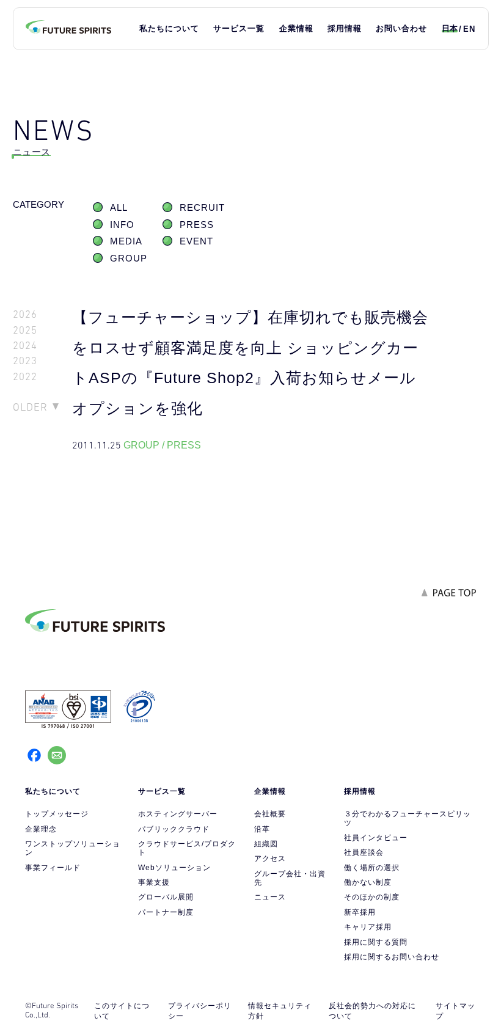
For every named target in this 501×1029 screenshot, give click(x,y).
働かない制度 (368, 882)
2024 (25, 345)
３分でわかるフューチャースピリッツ (407, 818)
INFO (122, 225)
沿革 (262, 829)
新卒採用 (360, 912)
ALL (119, 208)
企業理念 (41, 829)
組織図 (266, 844)
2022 (25, 377)
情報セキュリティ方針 (280, 1011)
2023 (25, 361)
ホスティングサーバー (178, 814)
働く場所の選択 (372, 867)
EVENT (196, 241)
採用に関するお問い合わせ (391, 957)
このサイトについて (122, 1011)
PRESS (197, 225)
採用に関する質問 (376, 942)
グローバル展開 (166, 897)
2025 (25, 330)
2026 (25, 314)
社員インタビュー (376, 837)
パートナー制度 (166, 912)
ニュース (270, 897)
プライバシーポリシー (200, 1011)
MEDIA (126, 241)
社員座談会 (364, 852)
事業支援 (154, 882)
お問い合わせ (401, 28)
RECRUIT (202, 208)
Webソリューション (174, 867)
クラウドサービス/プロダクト (187, 848)
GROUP (128, 258)
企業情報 (296, 28)
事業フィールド (53, 867)
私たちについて (169, 28)
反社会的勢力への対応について (372, 1011)
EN (469, 29)
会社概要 (270, 814)
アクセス (270, 858)
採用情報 (344, 28)
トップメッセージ (57, 814)
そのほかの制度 (372, 897)
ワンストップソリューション (72, 848)
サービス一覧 (239, 28)
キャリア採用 (368, 927)
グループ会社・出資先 (290, 878)
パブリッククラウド (174, 829)
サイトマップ (455, 1011)
